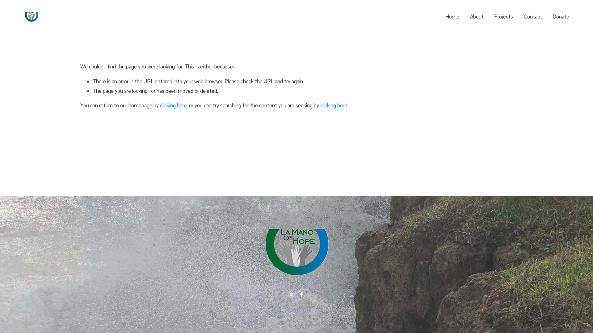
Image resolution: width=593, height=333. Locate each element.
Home (452, 16)
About (477, 16)
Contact (533, 16)
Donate (561, 16)
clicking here (173, 105)
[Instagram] (291, 294)
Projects (503, 16)
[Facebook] (301, 294)
